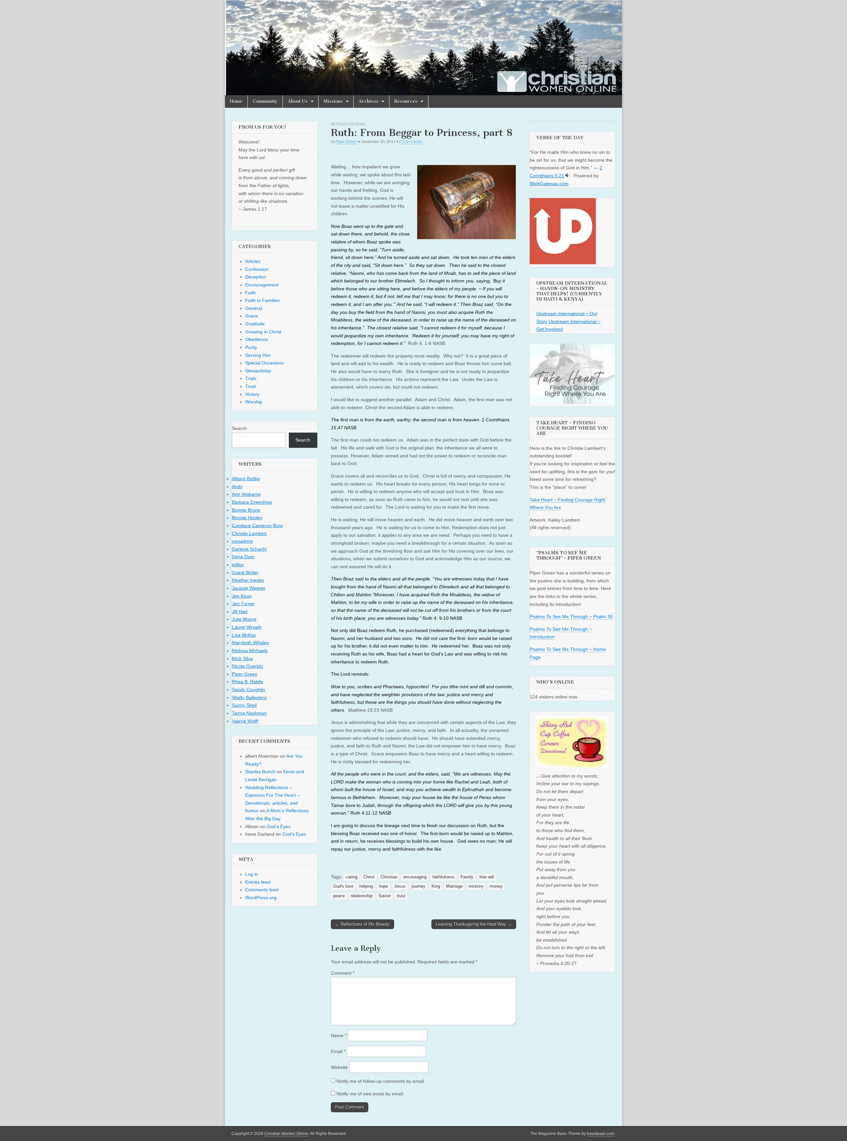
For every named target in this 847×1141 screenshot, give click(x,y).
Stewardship (258, 370)
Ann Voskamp (246, 494)
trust (401, 896)
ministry (476, 886)
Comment (342, 973)
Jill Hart (239, 611)
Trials (250, 378)
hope (383, 886)
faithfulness (443, 877)
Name (338, 1035)
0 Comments (410, 141)
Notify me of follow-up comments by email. (380, 1081)
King (435, 886)
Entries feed (257, 882)
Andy (237, 486)
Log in (251, 874)
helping (366, 886)
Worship (253, 401)
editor (238, 564)
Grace (251, 315)
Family (467, 877)
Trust (250, 386)
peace (339, 896)
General (357, 124)
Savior (385, 896)
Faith (250, 292)
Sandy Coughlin (248, 689)
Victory (252, 394)
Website (339, 1067)
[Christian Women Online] (423, 47)
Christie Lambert (249, 533)
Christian (388, 877)
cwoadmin (242, 541)
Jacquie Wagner (249, 588)
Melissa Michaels (250, 650)
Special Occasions (264, 362)
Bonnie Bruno (246, 510)
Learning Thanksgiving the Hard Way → (474, 924)
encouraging (414, 877)
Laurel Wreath (247, 627)
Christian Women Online (286, 1133)
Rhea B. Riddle (247, 681)
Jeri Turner (243, 603)
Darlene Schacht (249, 549)
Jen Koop (242, 596)
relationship (362, 896)
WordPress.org (261, 897)
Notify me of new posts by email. (370, 1093)
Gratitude (255, 323)
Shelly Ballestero (249, 697)
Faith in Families (262, 300)
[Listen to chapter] (567, 175)
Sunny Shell (244, 705)
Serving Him (258, 355)
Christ (369, 877)
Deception (255, 276)
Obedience (256, 339)
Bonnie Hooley (247, 517)
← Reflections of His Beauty (362, 924)
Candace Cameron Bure (257, 525)
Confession (257, 269)
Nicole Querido (247, 666)
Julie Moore (244, 619)
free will (486, 877)
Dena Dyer (243, 556)
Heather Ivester (248, 580)
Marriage (454, 886)
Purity (251, 347)
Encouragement (262, 284)
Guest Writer (245, 572)
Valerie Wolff (245, 721)
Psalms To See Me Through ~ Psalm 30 (571, 616)
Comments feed (262, 889)
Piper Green (346, 141)
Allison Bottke (246, 478)
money (496, 886)
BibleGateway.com (549, 183)
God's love (343, 886)
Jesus (400, 886)
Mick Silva (242, 658)
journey (418, 886)
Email (338, 1051)
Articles (339, 124)
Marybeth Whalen (250, 642)
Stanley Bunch (260, 771)
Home (236, 101)
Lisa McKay (244, 635)
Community (265, 101)
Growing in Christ (263, 331)
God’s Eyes (278, 826)
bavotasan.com (600, 1133)
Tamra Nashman (249, 713)
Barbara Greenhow (252, 502)
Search (239, 428)
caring (351, 877)
